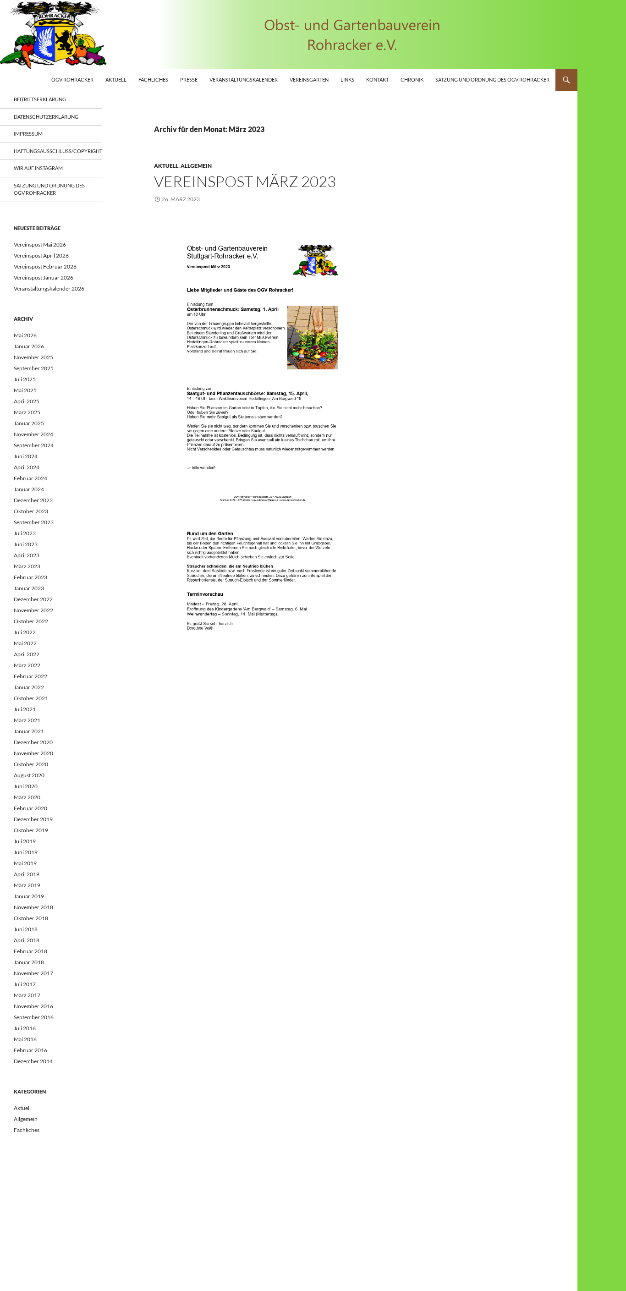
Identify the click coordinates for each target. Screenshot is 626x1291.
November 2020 (33, 753)
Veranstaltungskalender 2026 (49, 288)
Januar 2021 (29, 731)
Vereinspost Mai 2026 (40, 244)
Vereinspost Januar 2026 (43, 277)
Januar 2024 (29, 489)
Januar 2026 (29, 346)
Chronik (412, 79)
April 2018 (26, 940)
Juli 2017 (25, 984)
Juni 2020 (26, 786)
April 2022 (26, 654)
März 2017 (27, 995)
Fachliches (153, 79)
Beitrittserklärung (40, 99)
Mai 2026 (25, 335)
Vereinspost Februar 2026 (45, 266)
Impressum (28, 134)
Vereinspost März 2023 (245, 181)
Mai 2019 (25, 863)
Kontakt (377, 79)
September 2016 (34, 1017)
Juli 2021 (25, 709)
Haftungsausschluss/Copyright (58, 151)
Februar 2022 (30, 676)
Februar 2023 (30, 577)
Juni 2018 (26, 929)
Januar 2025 (29, 423)
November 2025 (33, 357)
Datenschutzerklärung (46, 117)
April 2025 (26, 401)
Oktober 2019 (31, 830)
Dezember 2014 (33, 1061)
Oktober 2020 (31, 764)
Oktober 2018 (31, 918)
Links (347, 79)
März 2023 (27, 566)
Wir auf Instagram (38, 168)
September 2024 (34, 445)
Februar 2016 (30, 1050)
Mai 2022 (25, 643)
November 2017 (33, 973)
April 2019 (26, 874)
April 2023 (26, 555)
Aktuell (115, 79)
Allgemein (196, 165)
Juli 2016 (25, 1028)
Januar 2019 (29, 896)
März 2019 (27, 885)
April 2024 (26, 467)
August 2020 (29, 775)
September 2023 (34, 522)
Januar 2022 (29, 687)
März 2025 (27, 412)
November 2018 (33, 907)
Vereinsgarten (309, 79)
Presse (189, 79)
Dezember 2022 (33, 599)
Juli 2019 (25, 841)
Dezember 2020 (33, 742)
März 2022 (27, 665)
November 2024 (33, 434)
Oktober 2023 (31, 511)
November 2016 (33, 1006)
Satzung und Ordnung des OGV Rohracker (492, 79)
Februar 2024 (30, 478)
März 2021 (27, 720)
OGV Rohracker (72, 79)
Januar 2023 (29, 588)
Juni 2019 (26, 852)
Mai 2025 (25, 390)
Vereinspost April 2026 (41, 255)
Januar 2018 (29, 962)
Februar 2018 (30, 951)
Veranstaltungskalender (243, 79)
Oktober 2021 (31, 698)
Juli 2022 (25, 632)
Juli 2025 (25, 379)
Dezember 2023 (33, 500)
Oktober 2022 (31, 621)
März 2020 (27, 797)
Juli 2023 (25, 533)
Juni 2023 (26, 544)
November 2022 (33, 610)
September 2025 (34, 368)
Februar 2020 (30, 808)
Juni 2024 (26, 456)
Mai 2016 (25, 1039)
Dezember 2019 (33, 819)
